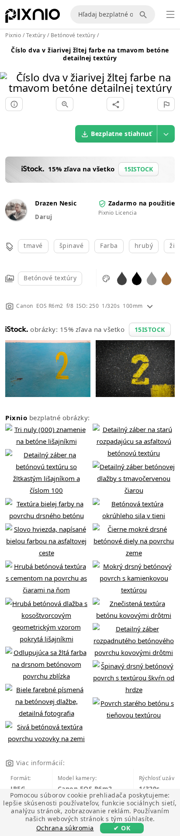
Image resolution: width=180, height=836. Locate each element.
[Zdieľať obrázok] (115, 104)
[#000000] (136, 278)
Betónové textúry (50, 278)
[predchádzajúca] (10, 71)
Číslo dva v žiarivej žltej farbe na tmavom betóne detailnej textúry (90, 54)
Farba (109, 245)
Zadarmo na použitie (141, 203)
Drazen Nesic (55, 203)
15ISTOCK (150, 329)
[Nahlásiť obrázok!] (166, 104)
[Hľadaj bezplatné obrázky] (145, 14)
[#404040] (122, 278)
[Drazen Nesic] (15, 218)
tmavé (33, 245)
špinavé (71, 245)
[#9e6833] (166, 278)
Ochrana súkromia (65, 828)
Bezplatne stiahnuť (121, 133)
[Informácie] (14, 104)
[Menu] (170, 14)
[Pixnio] (32, 17)
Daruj (43, 217)
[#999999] (151, 278)
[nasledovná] (170, 71)
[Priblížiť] (64, 104)
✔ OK (122, 828)
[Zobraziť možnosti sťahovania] (166, 134)
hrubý (144, 245)
